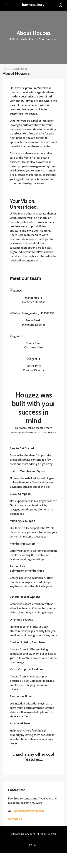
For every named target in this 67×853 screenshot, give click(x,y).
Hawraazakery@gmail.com (28, 810)
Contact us (15, 818)
